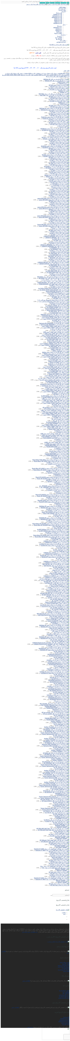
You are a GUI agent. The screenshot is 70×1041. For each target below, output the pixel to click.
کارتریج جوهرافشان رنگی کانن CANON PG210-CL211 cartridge (51, 644)
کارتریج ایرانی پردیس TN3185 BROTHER (57, 719)
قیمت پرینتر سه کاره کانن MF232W (59, 258)
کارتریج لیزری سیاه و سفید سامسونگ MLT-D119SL (55, 705)
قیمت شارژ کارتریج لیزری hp (54, 76)
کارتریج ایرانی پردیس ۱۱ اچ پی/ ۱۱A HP (58, 464)
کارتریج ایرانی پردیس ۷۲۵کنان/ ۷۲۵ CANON (57, 554)
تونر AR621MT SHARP (62, 838)
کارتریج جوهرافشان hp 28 (62, 653)
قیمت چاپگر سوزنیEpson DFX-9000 (59, 374)
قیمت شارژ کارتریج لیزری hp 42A (60, 304)
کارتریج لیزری (65, 968)
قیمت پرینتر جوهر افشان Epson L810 (59, 342)
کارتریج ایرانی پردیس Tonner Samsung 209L (56, 777)
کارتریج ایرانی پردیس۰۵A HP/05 (60, 624)
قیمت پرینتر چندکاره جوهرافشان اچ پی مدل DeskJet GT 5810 (52, 879)
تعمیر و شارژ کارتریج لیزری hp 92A (59, 179)
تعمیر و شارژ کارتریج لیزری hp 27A (59, 121)
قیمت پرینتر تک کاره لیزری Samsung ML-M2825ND (55, 324)
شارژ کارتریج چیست (63, 998)
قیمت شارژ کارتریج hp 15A (59, 75)
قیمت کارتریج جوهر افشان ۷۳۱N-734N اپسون (56, 368)
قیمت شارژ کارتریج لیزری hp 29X (60, 133)
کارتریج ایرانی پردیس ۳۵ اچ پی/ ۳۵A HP (58, 473)
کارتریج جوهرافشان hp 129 (61, 748)
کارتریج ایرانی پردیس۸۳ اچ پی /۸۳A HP (58, 612)
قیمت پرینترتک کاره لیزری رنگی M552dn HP (57, 80)
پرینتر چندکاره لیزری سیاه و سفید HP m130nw (56, 409)
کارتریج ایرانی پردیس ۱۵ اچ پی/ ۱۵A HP (58, 597)
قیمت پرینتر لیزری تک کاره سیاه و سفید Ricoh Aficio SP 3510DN (51, 525)
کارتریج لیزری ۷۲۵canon (62, 504)
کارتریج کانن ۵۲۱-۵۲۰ (63, 560)
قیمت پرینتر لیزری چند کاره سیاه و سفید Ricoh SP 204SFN (53, 496)
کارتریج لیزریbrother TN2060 (61, 751)
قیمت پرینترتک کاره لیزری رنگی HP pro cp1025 (56, 714)
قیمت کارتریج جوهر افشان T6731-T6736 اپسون (56, 336)
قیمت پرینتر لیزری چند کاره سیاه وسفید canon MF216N (54, 200)
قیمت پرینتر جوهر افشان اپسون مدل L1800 (57, 443)
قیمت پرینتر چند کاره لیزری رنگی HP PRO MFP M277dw (53, 830)
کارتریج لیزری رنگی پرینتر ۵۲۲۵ (60, 229)
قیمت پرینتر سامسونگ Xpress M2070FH (58, 310)
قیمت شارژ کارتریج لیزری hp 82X (60, 205)
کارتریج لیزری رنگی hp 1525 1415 (59, 359)
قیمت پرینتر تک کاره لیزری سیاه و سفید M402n (56, 353)
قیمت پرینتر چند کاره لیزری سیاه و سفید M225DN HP (54, 650)
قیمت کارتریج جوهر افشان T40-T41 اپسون (57, 377)
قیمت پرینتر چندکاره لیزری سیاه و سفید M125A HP (55, 557)
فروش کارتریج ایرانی (63, 966)
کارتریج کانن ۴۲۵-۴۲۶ (63, 548)
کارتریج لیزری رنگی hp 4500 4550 (59, 266)
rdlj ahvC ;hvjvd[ (64, 73)
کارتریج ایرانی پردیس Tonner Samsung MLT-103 (55, 734)
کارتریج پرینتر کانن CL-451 (62, 516)
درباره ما (61, 990)
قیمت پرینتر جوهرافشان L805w (60, 351)
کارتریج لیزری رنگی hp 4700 (61, 322)
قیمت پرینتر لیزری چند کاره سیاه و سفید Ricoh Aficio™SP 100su (51, 461)
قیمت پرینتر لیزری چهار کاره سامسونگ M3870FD (55, 316)
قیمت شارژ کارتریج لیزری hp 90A (60, 191)
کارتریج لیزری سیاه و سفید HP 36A (59, 150)
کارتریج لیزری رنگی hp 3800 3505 (59, 371)
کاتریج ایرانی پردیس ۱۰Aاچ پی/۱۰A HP (58, 589)
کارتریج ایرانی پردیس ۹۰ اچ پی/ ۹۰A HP (58, 522)
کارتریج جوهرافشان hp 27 (62, 667)
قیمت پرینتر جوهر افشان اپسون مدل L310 (57, 388)
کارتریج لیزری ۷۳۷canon (62, 484)
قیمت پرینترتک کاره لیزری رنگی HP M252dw (57, 731)
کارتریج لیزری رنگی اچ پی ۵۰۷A (60, 330)
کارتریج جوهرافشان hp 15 (62, 685)
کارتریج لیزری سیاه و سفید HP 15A (59, 844)
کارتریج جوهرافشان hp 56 (62, 833)
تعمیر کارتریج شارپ (64, 127)
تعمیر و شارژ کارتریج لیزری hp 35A (59, 136)
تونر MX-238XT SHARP (62, 847)
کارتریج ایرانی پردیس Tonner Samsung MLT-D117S (54, 798)
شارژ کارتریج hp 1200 (32, 73)
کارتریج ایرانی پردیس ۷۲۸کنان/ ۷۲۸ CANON (57, 542)
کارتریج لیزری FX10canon (62, 475)
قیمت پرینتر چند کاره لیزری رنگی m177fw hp (57, 812)
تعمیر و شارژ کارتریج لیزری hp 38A (59, 153)
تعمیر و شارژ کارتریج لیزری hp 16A (59, 101)
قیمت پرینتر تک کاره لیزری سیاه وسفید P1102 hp (56, 118)
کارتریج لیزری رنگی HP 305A (61, 298)
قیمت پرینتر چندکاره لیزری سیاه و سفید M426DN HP (55, 519)
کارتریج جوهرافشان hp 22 (62, 725)
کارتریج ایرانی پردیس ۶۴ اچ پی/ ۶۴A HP (58, 499)
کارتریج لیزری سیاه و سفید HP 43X (59, 124)
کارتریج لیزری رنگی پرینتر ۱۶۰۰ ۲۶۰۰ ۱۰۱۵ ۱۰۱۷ (55, 281)
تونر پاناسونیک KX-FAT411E (61, 806)
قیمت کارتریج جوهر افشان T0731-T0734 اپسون (56, 319)
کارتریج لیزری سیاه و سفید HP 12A (59, 853)
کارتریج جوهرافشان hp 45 (62, 780)
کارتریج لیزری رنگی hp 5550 (61, 417)
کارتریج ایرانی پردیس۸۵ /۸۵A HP (60, 679)
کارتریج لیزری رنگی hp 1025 (61, 240)
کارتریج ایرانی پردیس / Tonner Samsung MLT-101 (55, 757)
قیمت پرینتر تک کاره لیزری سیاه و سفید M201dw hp (55, 110)
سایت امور (30, 1027)
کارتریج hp (66, 1017)
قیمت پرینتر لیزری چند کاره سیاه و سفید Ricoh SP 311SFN (53, 478)
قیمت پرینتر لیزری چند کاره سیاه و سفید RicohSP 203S (54, 502)
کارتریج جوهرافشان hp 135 (61, 568)
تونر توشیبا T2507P (64, 83)
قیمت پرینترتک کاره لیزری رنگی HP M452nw (57, 743)
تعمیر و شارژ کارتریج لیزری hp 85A (59, 197)
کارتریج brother (64, 1018)
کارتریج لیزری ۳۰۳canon (62, 449)
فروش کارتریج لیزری (63, 969)
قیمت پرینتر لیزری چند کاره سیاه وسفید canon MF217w (54, 208)
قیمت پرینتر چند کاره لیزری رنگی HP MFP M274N (55, 595)
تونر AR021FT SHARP (63, 870)
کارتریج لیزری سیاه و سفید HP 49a (59, 115)
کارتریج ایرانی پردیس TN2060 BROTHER (57, 708)
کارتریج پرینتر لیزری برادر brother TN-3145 (57, 783)
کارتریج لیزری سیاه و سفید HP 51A (59, 86)
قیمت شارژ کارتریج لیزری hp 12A (60, 856)
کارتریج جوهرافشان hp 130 (61, 737)
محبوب (64, 912)
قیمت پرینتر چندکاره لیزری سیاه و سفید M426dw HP (55, 507)
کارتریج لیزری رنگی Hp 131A (61, 406)
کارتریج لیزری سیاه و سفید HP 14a (59, 885)
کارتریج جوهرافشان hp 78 (62, 769)
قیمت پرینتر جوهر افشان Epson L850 (59, 429)
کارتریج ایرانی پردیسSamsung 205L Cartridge (56, 746)
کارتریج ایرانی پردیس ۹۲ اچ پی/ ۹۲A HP (58, 510)
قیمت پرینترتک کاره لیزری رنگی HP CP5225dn (56, 763)
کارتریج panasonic (63, 1021)
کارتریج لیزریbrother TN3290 (61, 760)
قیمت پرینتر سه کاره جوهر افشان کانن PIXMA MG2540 (54, 284)
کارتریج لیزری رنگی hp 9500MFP (60, 249)
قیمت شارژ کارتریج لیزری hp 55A (60, 252)
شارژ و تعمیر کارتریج (20, 73)
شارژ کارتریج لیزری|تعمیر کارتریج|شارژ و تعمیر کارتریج (54, 380)
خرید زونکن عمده (64, 962)
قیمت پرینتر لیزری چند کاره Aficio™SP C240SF (56, 513)
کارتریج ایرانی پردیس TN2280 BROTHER (57, 446)
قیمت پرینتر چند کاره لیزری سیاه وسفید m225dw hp (55, 673)
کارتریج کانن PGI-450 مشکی (61, 528)
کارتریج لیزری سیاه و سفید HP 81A (59, 220)
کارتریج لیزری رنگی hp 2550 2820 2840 (58, 339)
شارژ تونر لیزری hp (43, 73)
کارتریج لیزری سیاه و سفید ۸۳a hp (60, 452)
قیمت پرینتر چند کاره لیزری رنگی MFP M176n (56, 565)
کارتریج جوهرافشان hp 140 (61, 693)
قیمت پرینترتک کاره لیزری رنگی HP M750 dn (57, 792)
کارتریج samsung (64, 1020)
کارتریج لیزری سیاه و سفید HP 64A (59, 194)
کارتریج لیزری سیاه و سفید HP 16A (59, 873)
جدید (64, 914)
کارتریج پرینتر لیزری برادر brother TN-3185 (57, 772)
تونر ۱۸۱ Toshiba (64, 92)
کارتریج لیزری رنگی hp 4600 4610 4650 (58, 383)
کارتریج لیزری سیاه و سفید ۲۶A (60, 188)
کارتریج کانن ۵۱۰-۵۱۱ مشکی (61, 571)
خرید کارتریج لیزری (64, 996)
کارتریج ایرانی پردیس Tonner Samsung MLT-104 (55, 766)
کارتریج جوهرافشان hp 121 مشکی (59, 629)
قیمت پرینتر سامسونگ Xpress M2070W (58, 292)
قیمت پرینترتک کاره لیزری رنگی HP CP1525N (56, 775)
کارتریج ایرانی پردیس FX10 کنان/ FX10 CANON (56, 438)
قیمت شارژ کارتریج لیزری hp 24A (60, 112)
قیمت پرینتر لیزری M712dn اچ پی (60, 185)
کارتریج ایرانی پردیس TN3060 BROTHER (57, 455)
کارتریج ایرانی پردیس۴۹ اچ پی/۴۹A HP (58, 670)
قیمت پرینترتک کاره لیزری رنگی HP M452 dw (56, 754)
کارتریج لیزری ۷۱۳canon (62, 432)
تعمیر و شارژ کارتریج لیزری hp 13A (59, 836)
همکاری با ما (66, 992)
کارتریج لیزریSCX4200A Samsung (59, 682)
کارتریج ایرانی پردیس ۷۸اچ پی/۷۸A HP (58, 696)
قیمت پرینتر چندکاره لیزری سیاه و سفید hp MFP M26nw (54, 531)
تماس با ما (66, 990)
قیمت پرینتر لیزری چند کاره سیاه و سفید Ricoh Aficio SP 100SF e (51, 470)
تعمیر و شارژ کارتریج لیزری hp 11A (59, 865)
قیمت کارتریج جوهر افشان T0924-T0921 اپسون (56, 391)
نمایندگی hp (66, 993)
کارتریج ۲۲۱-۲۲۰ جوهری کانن (61, 632)
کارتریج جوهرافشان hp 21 (62, 716)
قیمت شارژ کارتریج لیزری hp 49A (60, 275)
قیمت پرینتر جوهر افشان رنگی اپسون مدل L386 (56, 400)
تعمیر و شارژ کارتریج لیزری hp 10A (59, 89)
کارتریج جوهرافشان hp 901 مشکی (59, 574)
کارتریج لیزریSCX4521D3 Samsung (59, 655)
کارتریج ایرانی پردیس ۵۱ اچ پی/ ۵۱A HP (58, 490)
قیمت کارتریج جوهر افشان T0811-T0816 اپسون (56, 327)
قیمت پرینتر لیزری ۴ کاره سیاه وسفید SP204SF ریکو (55, 487)
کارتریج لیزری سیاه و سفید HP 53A (59, 107)
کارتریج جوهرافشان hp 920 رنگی (60, 789)
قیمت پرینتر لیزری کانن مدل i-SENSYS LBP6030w (55, 246)
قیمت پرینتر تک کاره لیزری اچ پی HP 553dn (57, 168)
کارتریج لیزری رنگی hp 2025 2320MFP (58, 423)
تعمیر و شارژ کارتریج (54, 73)
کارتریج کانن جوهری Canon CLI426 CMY (57, 603)
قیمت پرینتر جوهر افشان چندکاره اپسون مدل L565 (55, 435)
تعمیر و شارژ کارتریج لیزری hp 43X (59, 295)
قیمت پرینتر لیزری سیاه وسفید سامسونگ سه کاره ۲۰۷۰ (54, 301)
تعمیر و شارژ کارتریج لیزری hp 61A (59, 243)
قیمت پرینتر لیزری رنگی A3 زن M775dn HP (57, 583)
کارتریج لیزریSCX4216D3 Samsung (59, 664)
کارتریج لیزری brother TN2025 (60, 722)
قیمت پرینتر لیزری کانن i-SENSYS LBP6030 (57, 237)
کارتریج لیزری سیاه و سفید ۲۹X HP (59, 173)
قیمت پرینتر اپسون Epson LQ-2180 (59, 362)
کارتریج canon (65, 1023)
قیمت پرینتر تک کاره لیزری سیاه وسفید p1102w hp (55, 385)
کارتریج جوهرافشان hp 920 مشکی (59, 618)
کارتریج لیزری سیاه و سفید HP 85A (59, 232)
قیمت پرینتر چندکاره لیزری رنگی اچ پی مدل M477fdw (54, 95)
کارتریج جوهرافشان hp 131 (61, 551)
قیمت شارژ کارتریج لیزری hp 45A (60, 287)
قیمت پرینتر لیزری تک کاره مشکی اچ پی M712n (56, 139)
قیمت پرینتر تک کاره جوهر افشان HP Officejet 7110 (55, 841)
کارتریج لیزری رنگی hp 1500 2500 (59, 255)
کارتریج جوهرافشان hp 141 (61, 804)
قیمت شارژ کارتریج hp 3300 (44, 75)
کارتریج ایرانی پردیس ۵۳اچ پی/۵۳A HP (58, 635)
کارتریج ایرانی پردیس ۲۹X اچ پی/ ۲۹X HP (58, 534)
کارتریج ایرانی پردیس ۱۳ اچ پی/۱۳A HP (58, 661)
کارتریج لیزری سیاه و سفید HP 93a (59, 202)
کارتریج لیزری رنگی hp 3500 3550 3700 (58, 272)
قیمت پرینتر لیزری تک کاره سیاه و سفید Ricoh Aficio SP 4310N (52, 536)
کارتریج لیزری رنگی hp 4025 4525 (59, 313)
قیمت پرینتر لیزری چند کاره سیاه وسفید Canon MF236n (54, 226)
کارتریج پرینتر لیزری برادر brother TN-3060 (57, 728)
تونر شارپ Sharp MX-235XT (61, 859)
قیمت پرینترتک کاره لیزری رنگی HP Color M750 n (55, 801)
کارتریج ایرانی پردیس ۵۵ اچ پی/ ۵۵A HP (58, 481)
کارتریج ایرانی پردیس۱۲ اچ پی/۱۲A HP (58, 687)
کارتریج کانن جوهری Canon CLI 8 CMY (58, 592)
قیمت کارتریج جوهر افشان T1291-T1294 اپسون (56, 356)
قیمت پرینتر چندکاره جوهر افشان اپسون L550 (57, 333)
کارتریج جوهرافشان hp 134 (61, 824)
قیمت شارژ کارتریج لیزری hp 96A (60, 171)
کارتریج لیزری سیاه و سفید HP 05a (59, 862)
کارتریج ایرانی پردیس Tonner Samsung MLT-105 (55, 809)
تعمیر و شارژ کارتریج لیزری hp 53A (59, 261)
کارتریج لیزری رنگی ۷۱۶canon (61, 458)
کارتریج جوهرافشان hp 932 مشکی (59, 586)
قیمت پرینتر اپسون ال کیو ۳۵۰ (61, 420)
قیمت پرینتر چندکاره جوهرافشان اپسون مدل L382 (55, 412)
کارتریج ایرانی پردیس (63, 965)
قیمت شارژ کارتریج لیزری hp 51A (60, 269)
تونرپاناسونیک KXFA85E (62, 818)
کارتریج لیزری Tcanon (63, 467)
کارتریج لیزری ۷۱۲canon (62, 441)
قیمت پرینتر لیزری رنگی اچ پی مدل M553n (57, 176)
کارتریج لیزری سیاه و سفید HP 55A (59, 98)
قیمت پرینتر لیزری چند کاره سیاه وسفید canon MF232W (54, 217)
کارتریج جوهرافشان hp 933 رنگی (60, 600)
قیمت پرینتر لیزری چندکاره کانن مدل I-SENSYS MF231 (54, 263)
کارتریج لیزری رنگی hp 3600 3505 (59, 348)
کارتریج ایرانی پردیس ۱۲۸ (62, 702)
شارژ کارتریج (65, 964)
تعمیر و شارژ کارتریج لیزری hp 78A (59, 223)
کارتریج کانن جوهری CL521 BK (60, 539)
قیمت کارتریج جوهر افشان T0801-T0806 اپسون (56, 426)
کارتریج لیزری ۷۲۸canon (62, 493)
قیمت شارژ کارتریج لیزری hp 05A (60, 876)
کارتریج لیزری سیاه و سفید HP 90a (59, 211)
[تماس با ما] (55, 1039)
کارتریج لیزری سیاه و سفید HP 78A (59, 165)
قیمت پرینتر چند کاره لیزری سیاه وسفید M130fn (56, 156)
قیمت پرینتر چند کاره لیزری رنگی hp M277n (57, 821)
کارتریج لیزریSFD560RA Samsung (59, 699)
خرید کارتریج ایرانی (64, 995)
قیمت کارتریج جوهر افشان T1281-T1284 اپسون (56, 403)
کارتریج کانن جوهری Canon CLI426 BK (58, 621)
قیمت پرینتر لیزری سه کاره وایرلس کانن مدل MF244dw (54, 278)
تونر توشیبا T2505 (64, 104)
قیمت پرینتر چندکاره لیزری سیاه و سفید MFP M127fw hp (53, 615)
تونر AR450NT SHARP (63, 827)
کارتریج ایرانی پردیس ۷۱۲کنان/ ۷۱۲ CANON (57, 577)
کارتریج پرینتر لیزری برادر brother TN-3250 (57, 740)
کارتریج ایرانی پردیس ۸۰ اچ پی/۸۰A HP (58, 647)
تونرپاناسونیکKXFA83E (63, 795)
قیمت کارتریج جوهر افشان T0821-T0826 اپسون (56, 414)
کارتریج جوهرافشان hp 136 (61, 815)
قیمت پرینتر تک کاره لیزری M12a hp (59, 365)
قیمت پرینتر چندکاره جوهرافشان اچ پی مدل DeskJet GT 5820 (52, 850)
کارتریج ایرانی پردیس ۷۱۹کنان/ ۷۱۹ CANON (57, 563)
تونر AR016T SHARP (63, 882)
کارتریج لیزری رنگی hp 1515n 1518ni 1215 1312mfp (54, 290)
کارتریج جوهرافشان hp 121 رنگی (60, 641)
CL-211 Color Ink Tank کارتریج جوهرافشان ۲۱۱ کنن (55, 580)
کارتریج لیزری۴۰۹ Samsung (61, 711)
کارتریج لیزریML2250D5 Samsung (59, 690)
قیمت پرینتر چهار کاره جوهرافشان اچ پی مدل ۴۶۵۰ (55, 867)
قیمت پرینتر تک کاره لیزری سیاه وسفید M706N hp (55, 130)
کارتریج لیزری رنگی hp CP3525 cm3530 (58, 307)
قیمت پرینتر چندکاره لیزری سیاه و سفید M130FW (55, 147)
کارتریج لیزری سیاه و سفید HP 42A (59, 141)
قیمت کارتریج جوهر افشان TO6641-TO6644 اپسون (55, 345)
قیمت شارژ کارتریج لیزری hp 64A (60, 234)
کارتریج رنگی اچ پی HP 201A (61, 394)
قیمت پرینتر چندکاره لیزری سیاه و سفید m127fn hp (55, 606)
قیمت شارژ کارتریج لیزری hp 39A (60, 162)
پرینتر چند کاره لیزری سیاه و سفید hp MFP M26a (56, 397)
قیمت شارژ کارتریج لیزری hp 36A (60, 144)
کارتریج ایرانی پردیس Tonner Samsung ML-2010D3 (54, 786)
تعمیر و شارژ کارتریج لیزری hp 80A (59, 214)
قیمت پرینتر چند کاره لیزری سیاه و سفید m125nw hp (55, 545)
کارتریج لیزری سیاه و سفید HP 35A (59, 159)
